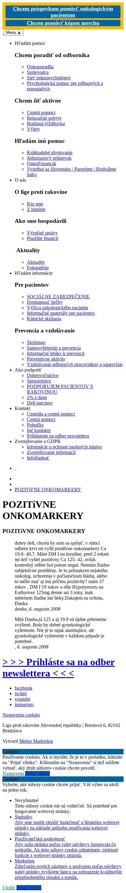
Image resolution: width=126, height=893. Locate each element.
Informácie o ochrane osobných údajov (64, 446)
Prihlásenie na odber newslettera (58, 435)
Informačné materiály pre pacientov (61, 313)
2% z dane (37, 397)
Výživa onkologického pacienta (57, 307)
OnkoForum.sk (41, 163)
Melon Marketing (36, 741)
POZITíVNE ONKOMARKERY (48, 489)
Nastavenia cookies (21, 714)
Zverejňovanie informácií (51, 452)
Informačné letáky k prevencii (55, 353)
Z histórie (36, 209)
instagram (24, 704)
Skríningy (36, 342)
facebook (23, 688)
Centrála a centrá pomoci (51, 413)
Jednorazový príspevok (49, 158)
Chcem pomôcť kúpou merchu (63, 23)
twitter (21, 693)
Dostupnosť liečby (45, 302)
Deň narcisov (40, 402)
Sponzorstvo (39, 380)
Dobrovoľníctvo (42, 375)
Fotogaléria (38, 267)
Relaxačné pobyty (44, 118)
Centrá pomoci (41, 112)
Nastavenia (13, 773)
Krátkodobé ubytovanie (49, 152)
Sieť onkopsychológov (49, 77)
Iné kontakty (39, 430)
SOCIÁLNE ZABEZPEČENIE (58, 296)
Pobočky (35, 424)
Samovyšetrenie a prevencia (54, 347)
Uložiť (9, 887)
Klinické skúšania (44, 318)
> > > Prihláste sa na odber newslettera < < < (58, 667)
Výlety (33, 129)
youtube (22, 699)
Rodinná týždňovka (46, 123)
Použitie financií (42, 238)
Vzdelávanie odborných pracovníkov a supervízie (75, 364)
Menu (13, 32)
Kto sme (35, 203)
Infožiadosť (38, 457)
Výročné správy (42, 232)
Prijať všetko (37, 773)
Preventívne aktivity (46, 358)
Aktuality (36, 262)
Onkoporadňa (40, 66)
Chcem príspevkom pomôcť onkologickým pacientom (63, 11)
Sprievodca (38, 72)
